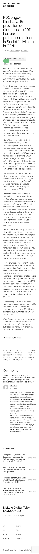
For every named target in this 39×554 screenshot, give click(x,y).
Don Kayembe (14, 51)
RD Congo (17, 338)
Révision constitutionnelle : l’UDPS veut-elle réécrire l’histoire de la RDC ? (14, 480)
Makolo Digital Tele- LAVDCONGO (11, 4)
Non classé (24, 51)
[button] (6, 61)
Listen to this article (15, 58)
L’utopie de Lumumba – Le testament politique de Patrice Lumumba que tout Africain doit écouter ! (14, 458)
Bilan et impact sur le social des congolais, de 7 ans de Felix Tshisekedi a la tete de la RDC (14, 491)
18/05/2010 (13, 386)
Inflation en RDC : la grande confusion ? (32, 355)
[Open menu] (34, 4)
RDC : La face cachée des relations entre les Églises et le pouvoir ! (14, 469)
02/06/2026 (32, 458)
